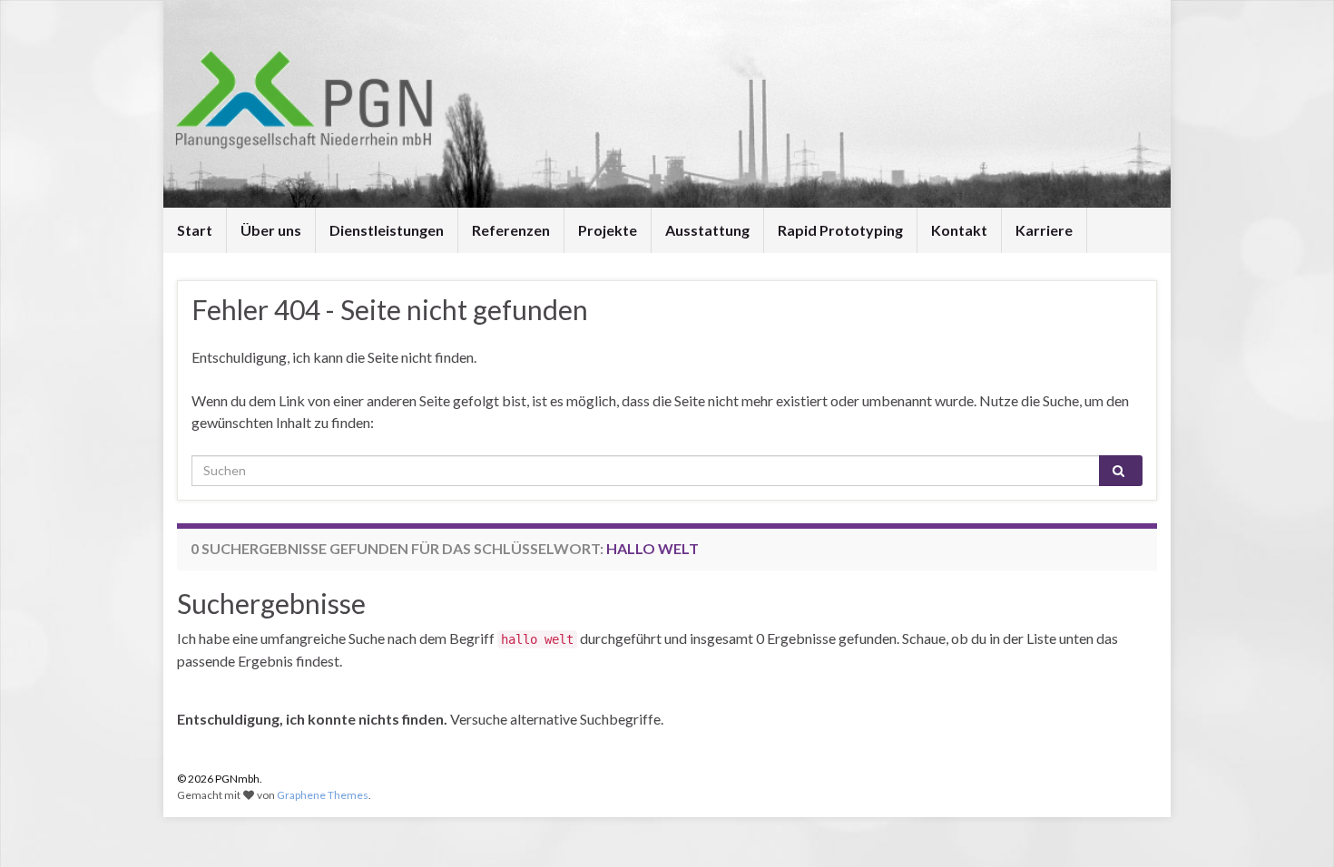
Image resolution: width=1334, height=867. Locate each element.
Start (194, 230)
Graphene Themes (322, 795)
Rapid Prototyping (840, 230)
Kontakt (959, 230)
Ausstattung (707, 230)
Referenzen (511, 230)
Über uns (270, 230)
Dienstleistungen (386, 230)
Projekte (607, 230)
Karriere (1044, 230)
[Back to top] (1293, 826)
